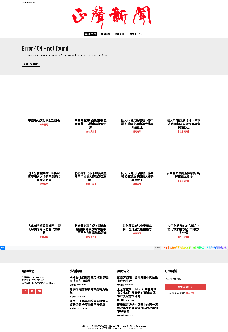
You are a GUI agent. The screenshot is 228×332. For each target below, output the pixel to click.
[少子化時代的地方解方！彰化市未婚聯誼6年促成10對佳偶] (184, 208)
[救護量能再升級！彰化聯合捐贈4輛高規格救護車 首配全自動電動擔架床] (91, 208)
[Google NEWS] (39, 291)
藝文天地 (120, 300)
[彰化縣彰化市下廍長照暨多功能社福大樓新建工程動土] (91, 155)
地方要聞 (44, 124)
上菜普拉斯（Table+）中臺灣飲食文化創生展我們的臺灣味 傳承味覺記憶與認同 (136, 292)
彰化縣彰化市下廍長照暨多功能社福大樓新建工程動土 (91, 176)
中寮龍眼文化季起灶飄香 (44, 120)
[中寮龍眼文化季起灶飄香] (44, 102)
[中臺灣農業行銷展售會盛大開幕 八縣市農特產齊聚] (91, 102)
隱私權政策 (189, 293)
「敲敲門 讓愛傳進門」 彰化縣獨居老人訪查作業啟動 (44, 229)
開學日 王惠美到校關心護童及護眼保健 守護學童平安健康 (89, 302)
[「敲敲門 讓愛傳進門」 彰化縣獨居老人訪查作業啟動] (44, 208)
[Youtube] (32, 291)
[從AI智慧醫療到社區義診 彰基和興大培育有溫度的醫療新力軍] (44, 155)
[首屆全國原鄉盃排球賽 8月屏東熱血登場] (184, 155)
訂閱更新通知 (183, 287)
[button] (141, 34)
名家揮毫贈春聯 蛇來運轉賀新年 (89, 290)
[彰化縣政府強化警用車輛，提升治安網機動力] (137, 208)
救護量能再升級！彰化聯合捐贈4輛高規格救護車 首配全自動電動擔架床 (91, 229)
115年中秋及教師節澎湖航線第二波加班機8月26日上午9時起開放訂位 (194, 248)
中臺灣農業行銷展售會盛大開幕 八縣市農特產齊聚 (91, 123)
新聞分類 (137, 131)
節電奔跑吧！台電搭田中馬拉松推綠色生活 (137, 279)
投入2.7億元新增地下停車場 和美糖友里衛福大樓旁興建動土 (137, 123)
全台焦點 (90, 131)
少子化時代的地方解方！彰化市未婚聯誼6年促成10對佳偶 (183, 229)
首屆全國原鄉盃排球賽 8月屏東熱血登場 (184, 174)
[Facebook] (25, 291)
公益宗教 (73, 285)
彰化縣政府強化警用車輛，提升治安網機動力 (137, 227)
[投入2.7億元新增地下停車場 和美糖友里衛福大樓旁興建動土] (137, 102)
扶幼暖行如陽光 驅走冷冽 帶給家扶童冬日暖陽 (89, 279)
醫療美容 (90, 237)
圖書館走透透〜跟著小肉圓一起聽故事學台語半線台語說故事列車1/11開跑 (137, 308)
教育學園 (73, 308)
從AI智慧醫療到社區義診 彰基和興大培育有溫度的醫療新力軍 (45, 176)
